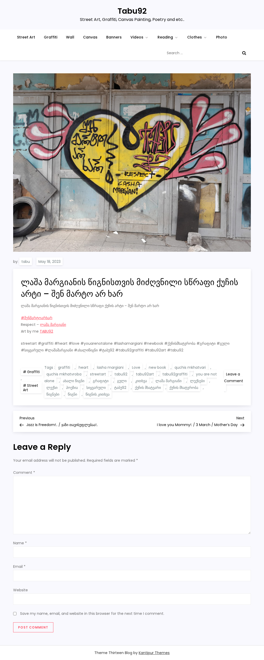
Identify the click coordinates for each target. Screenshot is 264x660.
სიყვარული (96, 387)
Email (19, 566)
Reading (165, 37)
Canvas (90, 37)
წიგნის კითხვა (98, 394)
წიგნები (52, 394)
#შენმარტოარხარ (36, 317)
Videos (136, 37)
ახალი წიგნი (73, 380)
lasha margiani (110, 367)
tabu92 (120, 374)
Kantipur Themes (154, 652)
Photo (221, 37)
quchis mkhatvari (190, 367)
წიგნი (72, 394)
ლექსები (197, 380)
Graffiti (50, 37)
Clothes (194, 37)
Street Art (26, 37)
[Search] (244, 53)
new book (157, 367)
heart (83, 367)
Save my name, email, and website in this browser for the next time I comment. (92, 613)
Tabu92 (132, 11)
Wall (70, 37)
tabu (25, 261)
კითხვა (141, 380)
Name (20, 543)
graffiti (64, 367)
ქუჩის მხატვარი (148, 387)
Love (136, 367)
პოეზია (72, 387)
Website (20, 590)
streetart (98, 374)
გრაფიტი (101, 380)
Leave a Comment (233, 381)
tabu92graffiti (174, 374)
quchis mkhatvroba (63, 374)
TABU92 (46, 331)
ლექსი (51, 387)
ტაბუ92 (120, 387)
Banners (114, 37)
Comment (24, 472)
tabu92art (145, 374)
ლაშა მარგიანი (53, 324)
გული (122, 380)
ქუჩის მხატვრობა (183, 387)
